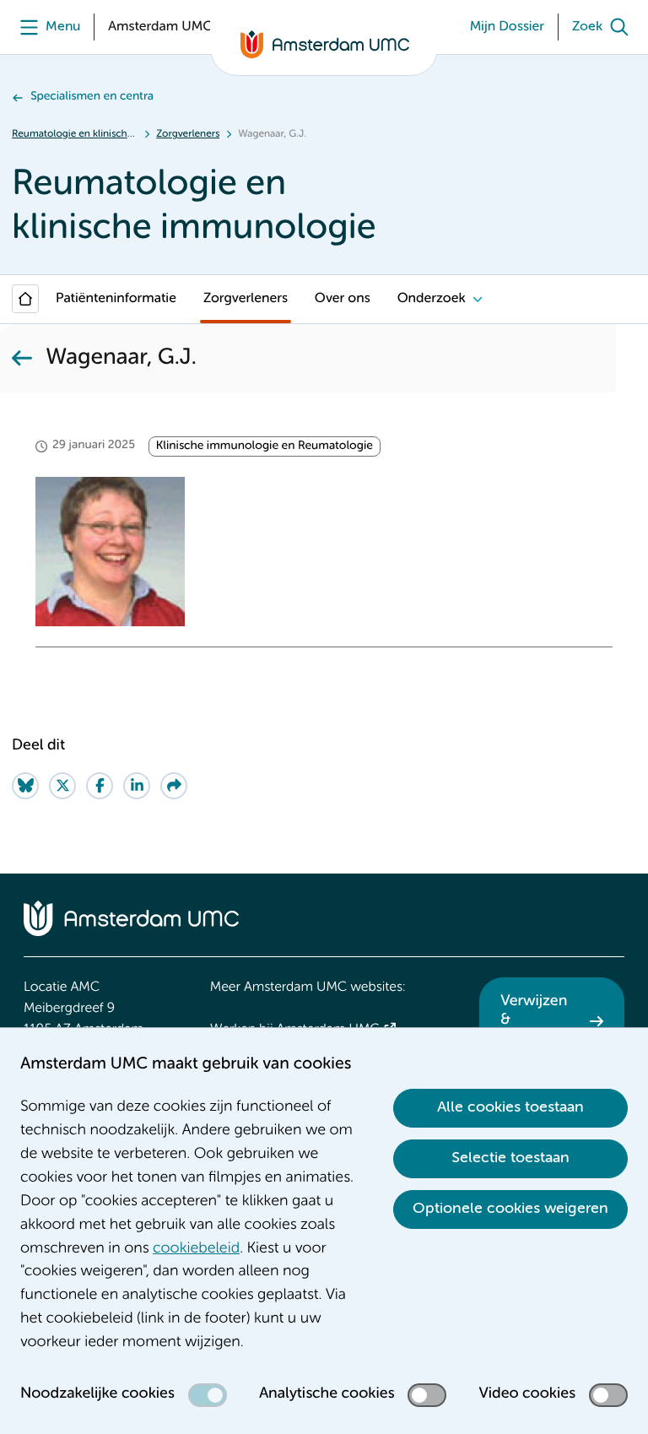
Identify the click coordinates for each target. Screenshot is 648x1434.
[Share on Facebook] (99, 785)
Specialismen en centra (92, 97)
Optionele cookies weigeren (510, 1208)
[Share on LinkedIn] (136, 785)
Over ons (342, 299)
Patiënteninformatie (116, 299)
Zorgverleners (187, 134)
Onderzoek (431, 299)
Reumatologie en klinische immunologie (75, 134)
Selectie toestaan (510, 1158)
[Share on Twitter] (62, 785)
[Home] (25, 298)
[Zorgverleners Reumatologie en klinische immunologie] (22, 358)
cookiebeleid (196, 1249)
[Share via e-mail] (173, 785)
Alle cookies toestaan (510, 1107)
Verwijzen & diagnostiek (540, 1020)
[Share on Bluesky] (25, 785)
